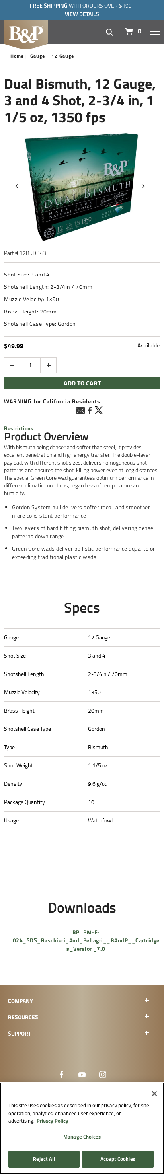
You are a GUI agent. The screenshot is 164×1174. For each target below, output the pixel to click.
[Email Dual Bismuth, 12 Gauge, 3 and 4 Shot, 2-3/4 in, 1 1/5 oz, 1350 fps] (80, 411)
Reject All (44, 1159)
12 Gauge (62, 56)
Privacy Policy (52, 1121)
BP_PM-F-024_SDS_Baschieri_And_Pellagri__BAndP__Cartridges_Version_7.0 (86, 940)
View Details (82, 14)
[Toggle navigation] (155, 31)
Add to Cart (82, 383)
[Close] (154, 1093)
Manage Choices (82, 1137)
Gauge (37, 56)
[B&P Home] (26, 33)
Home (17, 56)
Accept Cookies (117, 1159)
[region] (82, 1128)
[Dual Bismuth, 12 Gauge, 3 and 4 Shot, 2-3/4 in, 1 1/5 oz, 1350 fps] (82, 186)
